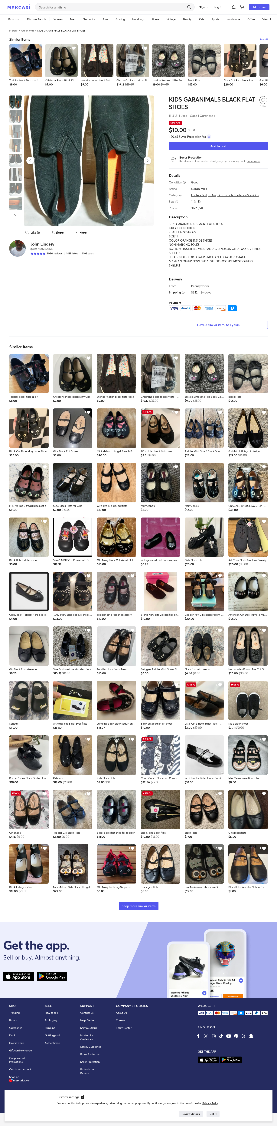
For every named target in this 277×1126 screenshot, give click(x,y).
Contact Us (86, 1012)
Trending (14, 1012)
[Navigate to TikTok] (221, 1036)
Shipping (50, 1028)
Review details (191, 1114)
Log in (218, 7)
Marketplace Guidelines (87, 1037)
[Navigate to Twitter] (206, 1036)
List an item (259, 7)
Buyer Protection (90, 1054)
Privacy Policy (210, 1103)
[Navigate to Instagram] (213, 1036)
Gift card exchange (20, 1050)
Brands (13, 1020)
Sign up (204, 7)
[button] (233, 7)
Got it (213, 1114)
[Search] (189, 7)
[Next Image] (147, 160)
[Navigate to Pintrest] (236, 1036)
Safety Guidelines (90, 1046)
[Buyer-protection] (209, 136)
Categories (15, 1028)
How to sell (51, 1012)
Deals (12, 1035)
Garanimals (27, 30)
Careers (120, 1020)
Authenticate (52, 1043)
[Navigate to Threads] (243, 1036)
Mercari (13, 30)
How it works (16, 1043)
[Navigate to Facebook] (198, 1036)
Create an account (20, 1069)
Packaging (51, 1020)
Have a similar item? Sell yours (218, 325)
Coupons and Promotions (17, 1060)
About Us (121, 1012)
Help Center (87, 1020)
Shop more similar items (138, 906)
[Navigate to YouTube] (228, 1036)
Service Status (88, 1028)
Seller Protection (89, 1062)
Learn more (253, 161)
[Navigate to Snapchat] (251, 1036)
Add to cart (218, 146)
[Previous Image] (30, 160)
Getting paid (52, 1035)
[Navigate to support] (201, 1013)
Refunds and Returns (87, 1071)
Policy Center (124, 1028)
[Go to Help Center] (184, 182)
